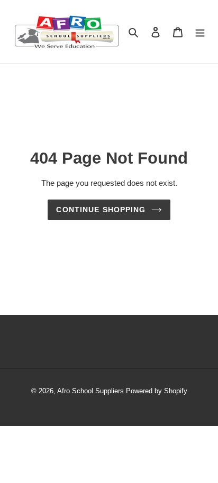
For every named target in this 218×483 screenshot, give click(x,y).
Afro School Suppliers (90, 391)
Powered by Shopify (156, 391)
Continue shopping (101, 209)
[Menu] (200, 31)
